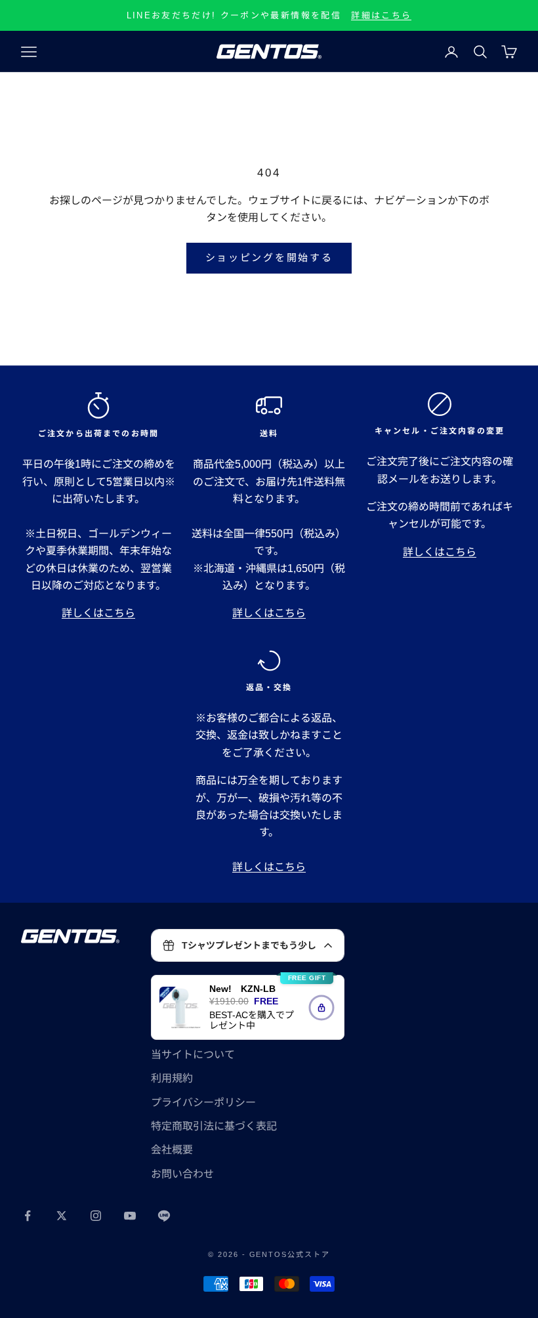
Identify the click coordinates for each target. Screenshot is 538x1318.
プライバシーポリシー (203, 1102)
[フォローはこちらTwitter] (61, 1215)
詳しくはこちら (98, 613)
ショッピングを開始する (269, 257)
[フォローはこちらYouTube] (129, 1215)
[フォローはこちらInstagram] (95, 1215)
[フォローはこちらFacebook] (27, 1215)
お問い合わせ (182, 1174)
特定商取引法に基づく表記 (214, 1126)
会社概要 (172, 1149)
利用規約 (172, 1078)
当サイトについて (193, 1054)
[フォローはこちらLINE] (164, 1215)
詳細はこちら (381, 15)
